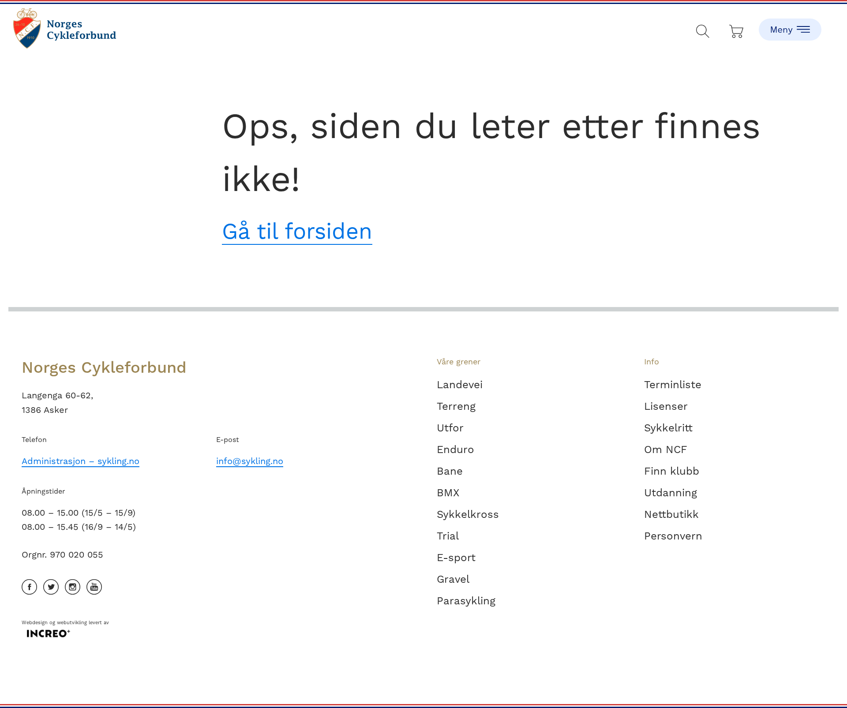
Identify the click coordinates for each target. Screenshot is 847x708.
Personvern (673, 536)
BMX (448, 493)
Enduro (455, 449)
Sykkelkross (468, 514)
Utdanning (670, 493)
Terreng (456, 406)
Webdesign (35, 623)
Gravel (453, 579)
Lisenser (666, 406)
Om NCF (665, 449)
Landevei (460, 384)
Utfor (450, 428)
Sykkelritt (668, 428)
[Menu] (790, 22)
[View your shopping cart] (737, 29)
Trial (448, 536)
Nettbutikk (671, 514)
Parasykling (466, 601)
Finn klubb (671, 471)
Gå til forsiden (297, 231)
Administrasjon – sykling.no (80, 461)
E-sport (456, 557)
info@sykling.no (249, 461)
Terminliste (672, 384)
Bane (450, 471)
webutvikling (72, 623)
